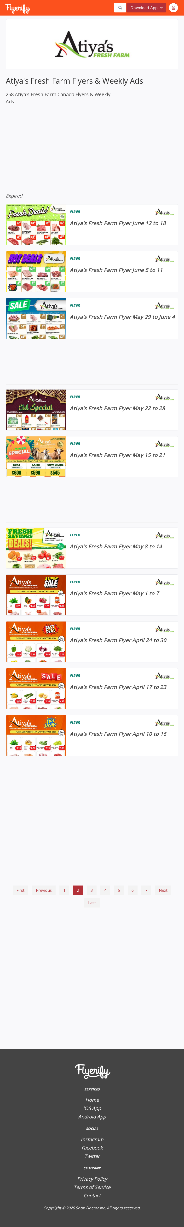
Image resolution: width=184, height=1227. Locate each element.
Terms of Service (92, 1187)
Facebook (92, 1147)
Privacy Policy (92, 1179)
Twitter (92, 1156)
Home (92, 1100)
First (20, 890)
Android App (92, 1116)
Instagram (92, 1139)
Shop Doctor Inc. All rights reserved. (108, 1207)
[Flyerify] (5, 7)
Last (92, 902)
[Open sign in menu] (173, 7)
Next (163, 890)
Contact (92, 1195)
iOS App (92, 1108)
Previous (44, 890)
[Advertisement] (92, 930)
